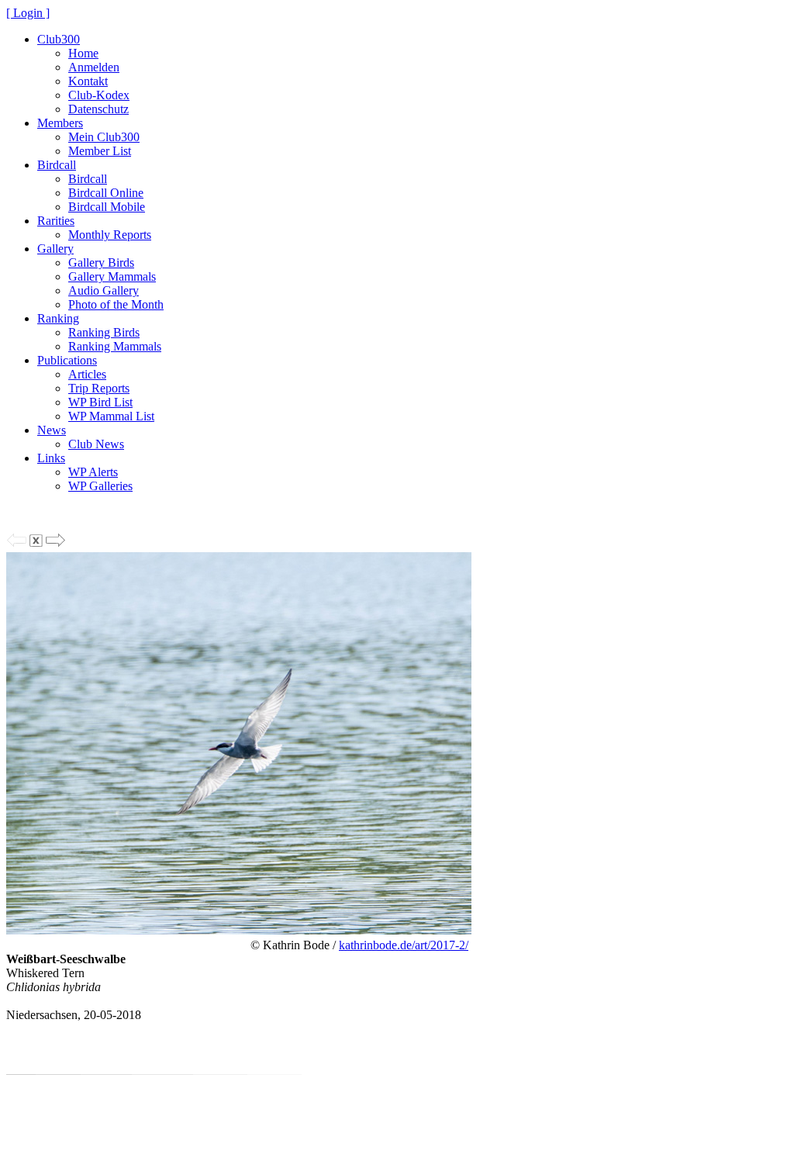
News (51, 430)
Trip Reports (98, 388)
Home (83, 53)
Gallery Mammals (112, 276)
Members (60, 123)
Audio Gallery (103, 290)
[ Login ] (28, 12)
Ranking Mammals (114, 346)
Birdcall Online (105, 192)
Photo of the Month (116, 304)
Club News (96, 444)
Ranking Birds (104, 332)
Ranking (58, 318)
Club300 (58, 39)
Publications (67, 360)
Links (51, 458)
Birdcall (56, 164)
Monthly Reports (109, 234)
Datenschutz (98, 109)
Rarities (55, 220)
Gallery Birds (101, 262)
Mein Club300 (104, 136)
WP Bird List (100, 402)
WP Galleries (100, 485)
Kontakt (88, 81)
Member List (99, 150)
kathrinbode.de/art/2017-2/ (403, 945)
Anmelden (93, 67)
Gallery (55, 248)
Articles (87, 374)
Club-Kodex (98, 95)
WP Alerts (93, 472)
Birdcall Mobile (106, 206)
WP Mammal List (111, 416)
